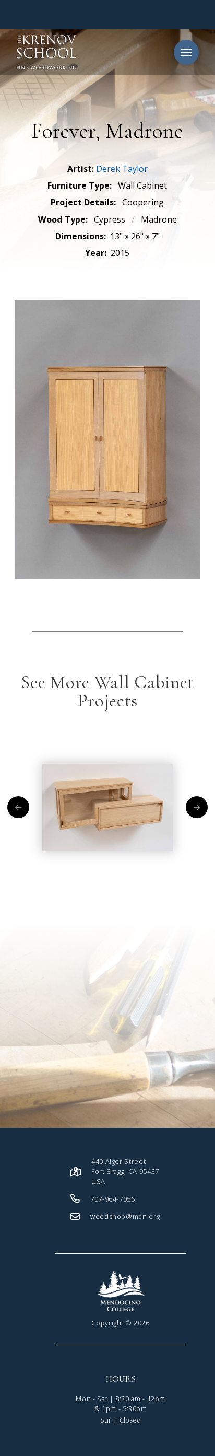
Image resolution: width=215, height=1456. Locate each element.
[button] (186, 52)
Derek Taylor (122, 168)
